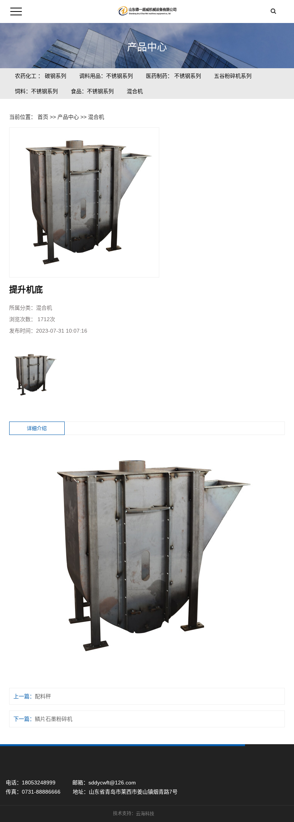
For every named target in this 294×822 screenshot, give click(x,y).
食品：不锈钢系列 (92, 91)
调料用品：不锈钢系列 (106, 76)
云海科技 (145, 814)
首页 (43, 117)
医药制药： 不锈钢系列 (173, 76)
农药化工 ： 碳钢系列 (40, 76)
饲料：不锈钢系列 (36, 91)
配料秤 (43, 696)
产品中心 (68, 117)
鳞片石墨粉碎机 (53, 719)
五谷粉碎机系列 (233, 76)
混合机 (135, 91)
